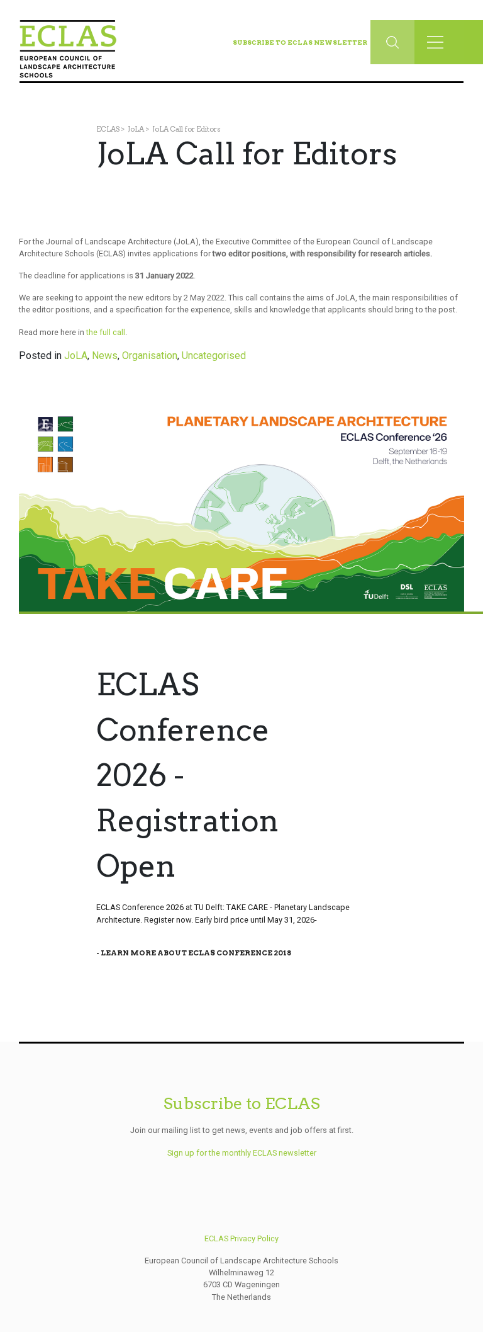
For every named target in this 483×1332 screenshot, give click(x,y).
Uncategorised (214, 355)
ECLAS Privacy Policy (241, 1238)
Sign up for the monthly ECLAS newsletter (241, 1153)
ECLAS (107, 129)
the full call (105, 332)
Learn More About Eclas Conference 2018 (196, 952)
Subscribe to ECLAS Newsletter (300, 42)
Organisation (149, 355)
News (105, 355)
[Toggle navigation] (439, 42)
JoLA (136, 129)
